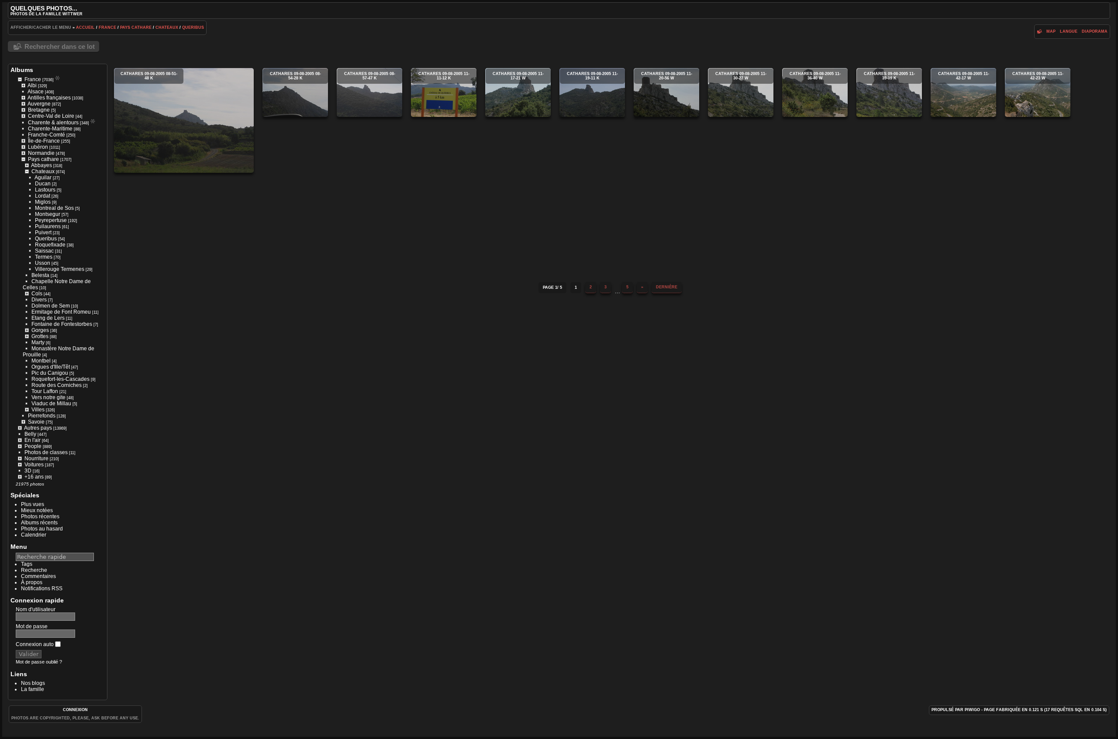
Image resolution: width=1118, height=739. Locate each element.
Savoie (36, 422)
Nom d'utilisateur (35, 609)
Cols (36, 294)
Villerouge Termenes (59, 269)
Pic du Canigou (49, 373)
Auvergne (39, 104)
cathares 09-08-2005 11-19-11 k (592, 92)
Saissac (44, 251)
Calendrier (33, 535)
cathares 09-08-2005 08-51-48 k (184, 120)
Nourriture (36, 458)
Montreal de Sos (54, 208)
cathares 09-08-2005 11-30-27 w (740, 92)
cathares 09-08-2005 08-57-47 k (369, 92)
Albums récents (39, 523)
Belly (30, 434)
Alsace (36, 92)
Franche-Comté (46, 135)
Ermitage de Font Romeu (61, 312)
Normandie (41, 153)
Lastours (45, 190)
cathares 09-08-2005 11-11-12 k (443, 92)
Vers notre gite (48, 397)
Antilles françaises (49, 98)
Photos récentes (40, 516)
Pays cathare (136, 27)
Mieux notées (37, 510)
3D (27, 471)
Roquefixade (50, 245)
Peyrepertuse (51, 220)
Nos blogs (33, 683)
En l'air (32, 440)
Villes (38, 410)
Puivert (43, 232)
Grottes (39, 336)
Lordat (42, 196)
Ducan (43, 184)
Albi (32, 85)
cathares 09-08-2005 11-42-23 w (1037, 92)
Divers (39, 300)
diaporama (1095, 31)
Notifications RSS (41, 588)
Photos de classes (46, 452)
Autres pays (38, 428)
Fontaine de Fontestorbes (61, 324)
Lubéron (38, 147)
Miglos (43, 202)
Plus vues (32, 504)
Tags (26, 564)
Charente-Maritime (50, 129)
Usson (42, 263)
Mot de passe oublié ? (39, 661)
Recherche (34, 570)
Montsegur (47, 214)
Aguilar (43, 177)
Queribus (193, 27)
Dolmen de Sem (50, 306)
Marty (38, 342)
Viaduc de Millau (51, 403)
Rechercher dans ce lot (59, 46)
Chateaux (166, 27)
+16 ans (34, 477)
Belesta (40, 275)
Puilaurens (48, 226)
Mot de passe (32, 626)
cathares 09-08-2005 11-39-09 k (889, 92)
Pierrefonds (41, 416)
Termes (43, 257)
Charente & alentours (53, 123)
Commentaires (38, 576)
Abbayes (41, 165)
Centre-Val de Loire (51, 116)
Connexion (75, 710)
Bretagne (39, 110)
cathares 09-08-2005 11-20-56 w (666, 92)
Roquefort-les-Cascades (60, 379)
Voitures (34, 465)
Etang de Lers (48, 318)
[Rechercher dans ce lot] (1039, 31)
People (32, 446)
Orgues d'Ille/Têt (50, 367)
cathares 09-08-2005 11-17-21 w (518, 92)
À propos (31, 582)
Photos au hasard (42, 529)
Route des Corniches (56, 385)
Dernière (666, 287)
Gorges (40, 330)
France (107, 27)
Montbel (41, 361)
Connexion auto (35, 644)
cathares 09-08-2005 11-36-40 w (815, 92)
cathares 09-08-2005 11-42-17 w (963, 92)
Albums (21, 69)
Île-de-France (44, 141)
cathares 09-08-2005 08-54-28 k (295, 92)
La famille (32, 689)
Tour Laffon (44, 391)
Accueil (85, 27)
